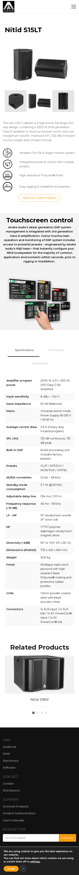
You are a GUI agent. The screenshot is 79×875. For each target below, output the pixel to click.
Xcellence (9, 747)
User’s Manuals (13, 820)
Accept (11, 868)
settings (35, 861)
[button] (9, 64)
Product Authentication (19, 813)
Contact (8, 783)
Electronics (11, 760)
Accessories (40, 363)
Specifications (24, 350)
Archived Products (16, 806)
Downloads (56, 350)
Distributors (11, 790)
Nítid (6, 753)
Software (9, 767)
